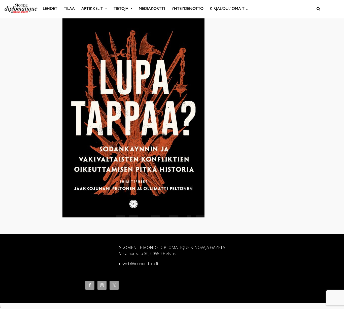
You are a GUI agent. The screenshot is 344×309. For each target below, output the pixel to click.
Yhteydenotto (187, 8)
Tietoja (121, 8)
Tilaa (69, 8)
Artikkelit (92, 8)
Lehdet (50, 8)
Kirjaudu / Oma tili (229, 8)
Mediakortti (152, 8)
